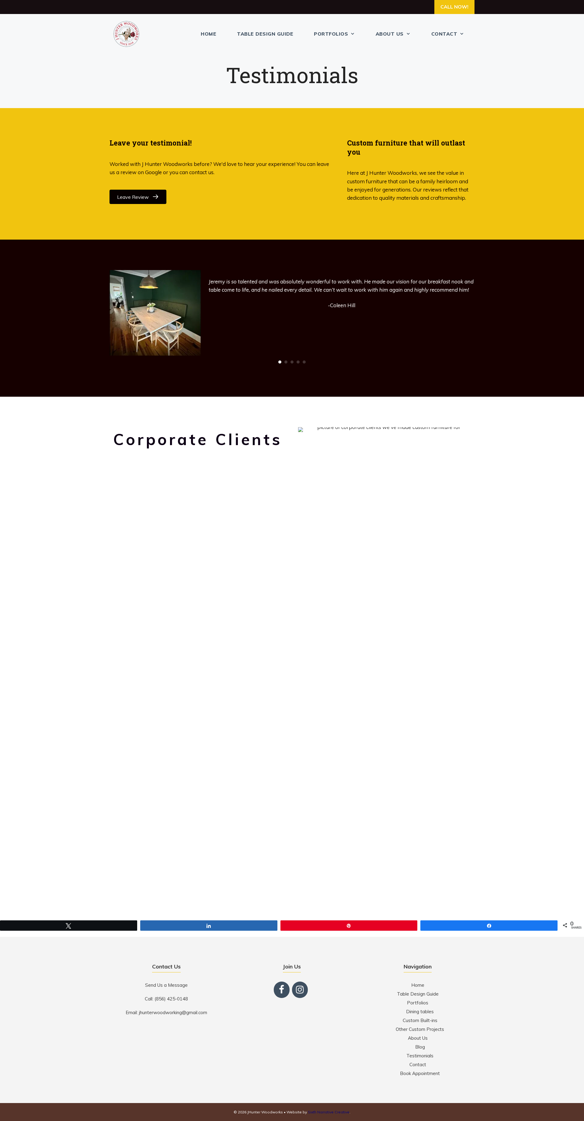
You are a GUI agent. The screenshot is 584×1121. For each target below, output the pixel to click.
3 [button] (292, 362)
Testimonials (419, 1056)
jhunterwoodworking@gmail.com (173, 1012)
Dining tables (420, 1011)
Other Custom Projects (420, 1029)
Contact (444, 34)
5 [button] (304, 362)
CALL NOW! (454, 7)
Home (208, 34)
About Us (390, 34)
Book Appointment (420, 1073)
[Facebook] (282, 990)
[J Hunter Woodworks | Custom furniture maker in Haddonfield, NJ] (127, 34)
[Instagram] (300, 990)
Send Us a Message (166, 985)
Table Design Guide (265, 34)
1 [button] (279, 362)
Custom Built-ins (420, 1020)
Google (153, 172)
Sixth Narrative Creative (328, 1112)
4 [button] (298, 362)
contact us (201, 172)
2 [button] (285, 362)
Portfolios (331, 34)
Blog (420, 1047)
